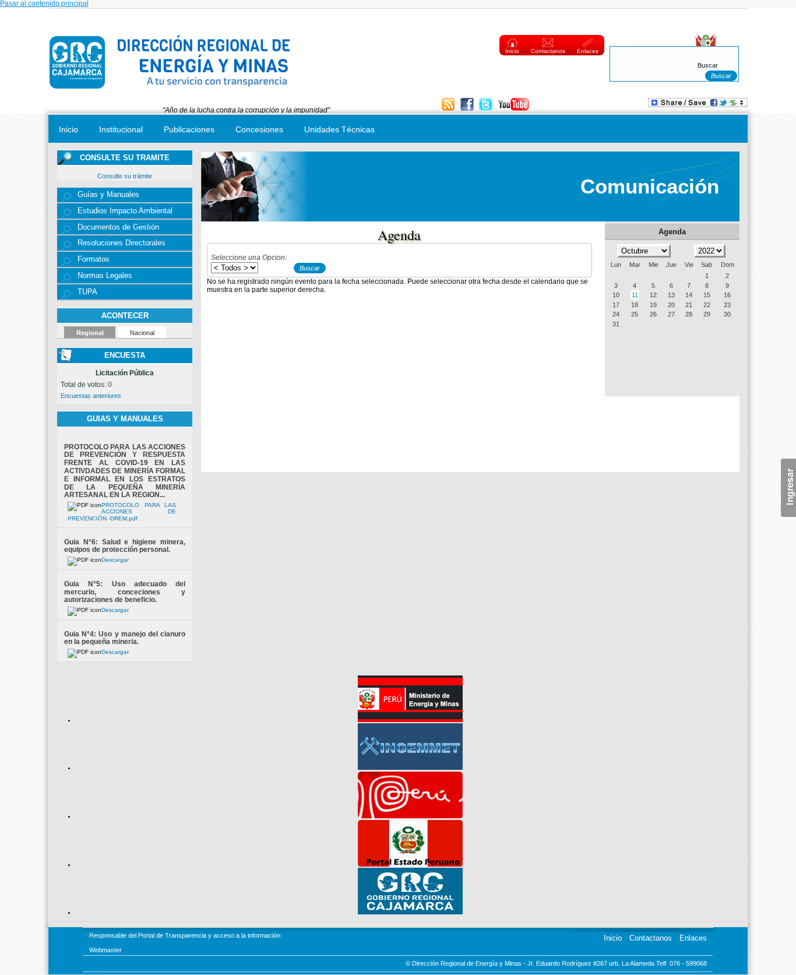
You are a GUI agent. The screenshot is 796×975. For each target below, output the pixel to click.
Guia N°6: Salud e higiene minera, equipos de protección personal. (124, 546)
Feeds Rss (449, 105)
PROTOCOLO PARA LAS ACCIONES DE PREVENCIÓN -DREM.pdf (122, 512)
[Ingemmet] (410, 767)
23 (727, 304)
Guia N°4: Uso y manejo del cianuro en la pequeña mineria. (124, 638)
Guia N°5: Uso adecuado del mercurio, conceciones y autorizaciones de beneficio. (124, 592)
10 (615, 294)
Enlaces (587, 51)
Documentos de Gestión (118, 227)
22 (706, 304)
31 (615, 324)
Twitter (487, 105)
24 (615, 314)
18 (634, 304)
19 (653, 304)
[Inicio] (170, 91)
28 (688, 314)
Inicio (512, 51)
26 (653, 314)
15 (706, 294)
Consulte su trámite (124, 176)
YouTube (514, 105)
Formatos (94, 259)
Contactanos (548, 51)
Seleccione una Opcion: (249, 258)
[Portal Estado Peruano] (410, 864)
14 (688, 294)
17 (615, 304)
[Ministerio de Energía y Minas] (410, 719)
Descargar (115, 560)
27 (671, 314)
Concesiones (259, 129)
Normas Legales (105, 276)
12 (653, 294)
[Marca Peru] (410, 815)
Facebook (468, 105)
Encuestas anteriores (91, 395)
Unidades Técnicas (339, 129)
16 (727, 294)
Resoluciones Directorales (121, 243)
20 (671, 304)
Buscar (708, 65)
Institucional (121, 129)
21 (688, 304)
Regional (90, 332)
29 (706, 314)
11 (635, 294)
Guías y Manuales (108, 195)
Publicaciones (189, 129)
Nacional (142, 332)
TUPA (87, 292)
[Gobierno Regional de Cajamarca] (410, 912)
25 (634, 314)
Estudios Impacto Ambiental (125, 211)
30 (727, 314)
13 (671, 294)
